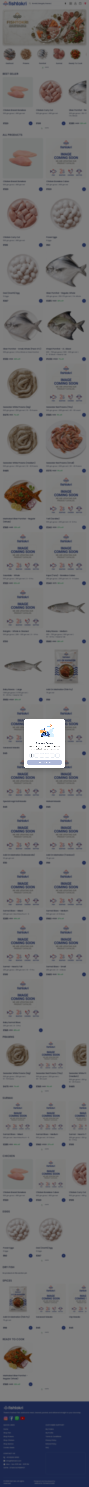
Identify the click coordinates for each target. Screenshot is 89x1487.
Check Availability (45, 762)
